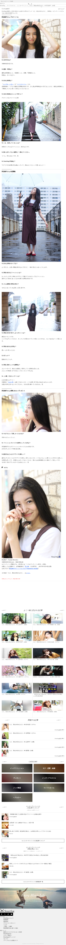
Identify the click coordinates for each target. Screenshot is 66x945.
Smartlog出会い (7, 933)
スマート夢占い (7, 935)
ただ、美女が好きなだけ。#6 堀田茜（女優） (21, 750)
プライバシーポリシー (9, 923)
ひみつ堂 (10, 382)
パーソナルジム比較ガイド (10, 940)
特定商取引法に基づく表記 (10, 928)
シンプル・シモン (8, 84)
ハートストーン (21, 84)
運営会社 (5, 921)
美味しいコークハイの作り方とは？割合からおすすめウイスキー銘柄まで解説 (30, 863)
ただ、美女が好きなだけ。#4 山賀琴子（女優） (22, 742)
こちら (28, 573)
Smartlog (2, 5)
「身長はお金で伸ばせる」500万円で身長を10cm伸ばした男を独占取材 (28, 855)
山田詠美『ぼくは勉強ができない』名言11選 (21, 822)
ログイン (2, 3)
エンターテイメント (22, 5)
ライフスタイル (11, 5)
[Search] (64, 1)
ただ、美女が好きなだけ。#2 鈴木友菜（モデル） (22, 724)
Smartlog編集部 (6, 8)
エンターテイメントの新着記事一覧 (34, 881)
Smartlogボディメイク (9, 937)
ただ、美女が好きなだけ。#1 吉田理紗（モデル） (22, 733)
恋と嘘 (27, 566)
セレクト (5, 939)
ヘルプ (5, 925)
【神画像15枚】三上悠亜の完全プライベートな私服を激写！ (25, 814)
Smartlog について (8, 918)
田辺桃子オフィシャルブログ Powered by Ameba (23, 568)
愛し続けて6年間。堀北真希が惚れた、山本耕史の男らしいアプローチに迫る (30, 831)
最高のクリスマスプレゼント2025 (12, 932)
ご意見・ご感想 (7, 926)
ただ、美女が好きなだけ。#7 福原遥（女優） (21, 872)
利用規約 (5, 919)
